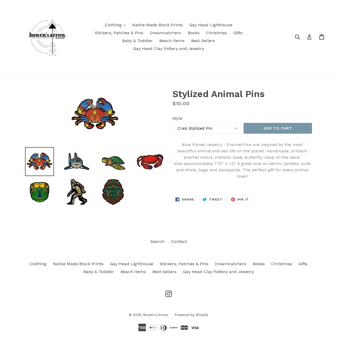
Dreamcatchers (165, 32)
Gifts (238, 32)
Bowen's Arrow (155, 315)
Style (177, 118)
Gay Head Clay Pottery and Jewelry (168, 48)
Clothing (116, 24)
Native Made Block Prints (157, 24)
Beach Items (172, 40)
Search (157, 241)
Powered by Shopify (191, 315)
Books (194, 32)
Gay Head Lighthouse (210, 24)
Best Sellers (203, 40)
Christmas (216, 32)
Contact (179, 241)
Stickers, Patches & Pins (119, 32)
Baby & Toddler (137, 40)
